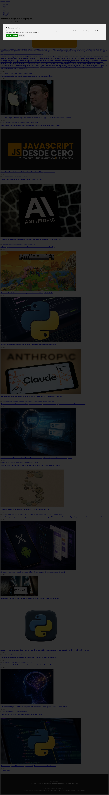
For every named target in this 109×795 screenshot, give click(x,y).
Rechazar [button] (15, 35)
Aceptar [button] (9, 35)
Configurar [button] (21, 35)
